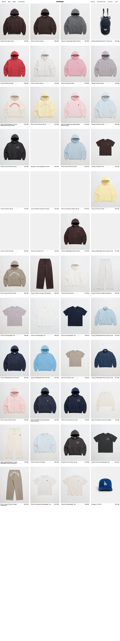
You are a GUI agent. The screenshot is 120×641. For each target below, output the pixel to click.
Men (9, 1)
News (14, 1)
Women (4, 1)
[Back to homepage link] (60, 1)
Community (21, 1)
